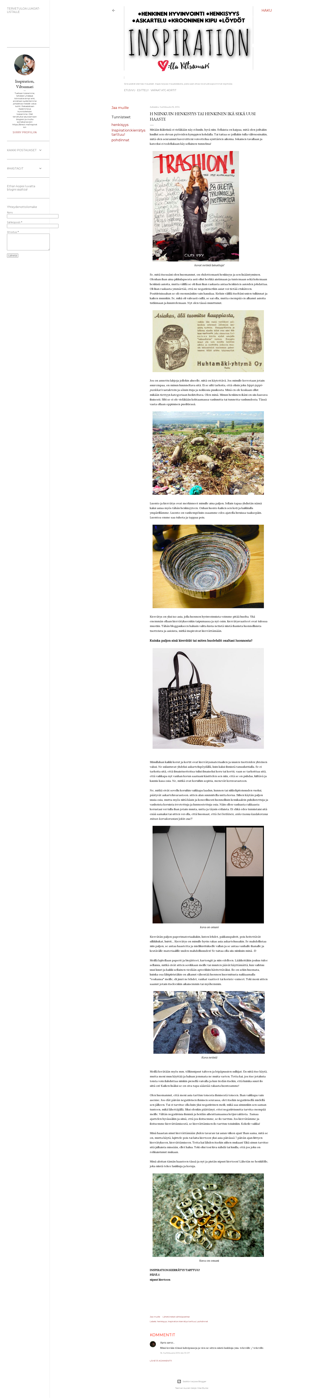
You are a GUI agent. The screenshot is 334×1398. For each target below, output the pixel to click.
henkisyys (120, 125)
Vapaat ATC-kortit (163, 90)
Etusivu (129, 90)
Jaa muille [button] (120, 108)
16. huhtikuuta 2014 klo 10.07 (175, 1353)
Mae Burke (202, 1388)
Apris (163, 1342)
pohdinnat (120, 140)
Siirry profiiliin (25, 132)
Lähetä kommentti (161, 1360)
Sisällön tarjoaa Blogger (194, 1381)
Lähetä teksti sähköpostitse (176, 1316)
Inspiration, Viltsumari (24, 83)
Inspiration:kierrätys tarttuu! (182, 1321)
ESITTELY (143, 90)
